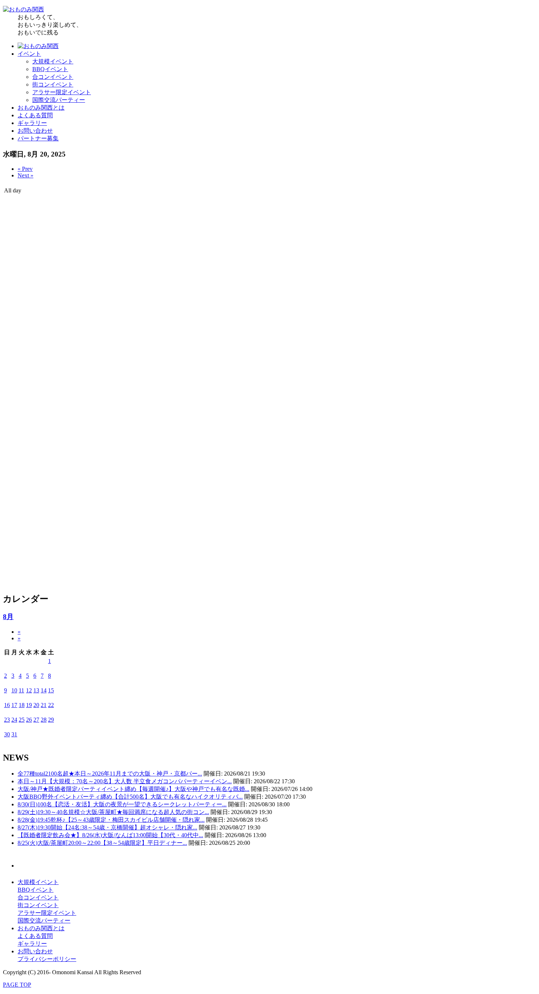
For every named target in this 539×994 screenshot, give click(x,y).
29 (51, 720)
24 (14, 720)
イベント (29, 54)
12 (29, 690)
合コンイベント (52, 77)
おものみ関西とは (41, 107)
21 (44, 705)
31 (14, 734)
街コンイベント (52, 84)
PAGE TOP (17, 985)
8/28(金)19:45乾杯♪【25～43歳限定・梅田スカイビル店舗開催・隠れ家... (111, 820)
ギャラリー (32, 123)
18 (22, 705)
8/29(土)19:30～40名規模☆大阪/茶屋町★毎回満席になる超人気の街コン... (113, 812)
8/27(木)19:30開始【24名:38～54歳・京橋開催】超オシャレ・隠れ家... (107, 827)
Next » (25, 175)
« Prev (25, 169)
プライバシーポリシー (47, 959)
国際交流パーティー (58, 100)
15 (51, 690)
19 (29, 705)
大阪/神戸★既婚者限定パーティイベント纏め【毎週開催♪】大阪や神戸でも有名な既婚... (133, 789)
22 (51, 705)
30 (7, 734)
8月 (8, 617)
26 (29, 720)
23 (7, 720)
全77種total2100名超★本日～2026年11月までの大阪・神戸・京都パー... (110, 773)
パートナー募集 (38, 138)
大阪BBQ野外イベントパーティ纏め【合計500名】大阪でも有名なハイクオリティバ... (130, 797)
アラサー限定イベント (61, 92)
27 (36, 720)
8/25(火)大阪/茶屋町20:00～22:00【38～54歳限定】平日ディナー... (102, 843)
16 (7, 705)
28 (44, 720)
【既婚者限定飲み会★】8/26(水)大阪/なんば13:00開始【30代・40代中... (110, 835)
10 (14, 690)
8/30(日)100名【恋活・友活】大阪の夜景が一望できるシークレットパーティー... (122, 804)
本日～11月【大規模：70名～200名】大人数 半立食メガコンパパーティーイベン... (125, 781)
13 (36, 690)
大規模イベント (52, 61)
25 (22, 720)
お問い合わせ (35, 131)
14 (44, 690)
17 (14, 705)
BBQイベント (50, 69)
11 (21, 690)
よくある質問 (35, 115)
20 (36, 705)
